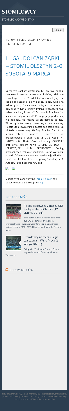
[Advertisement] (33, 358)
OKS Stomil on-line (19, 44)
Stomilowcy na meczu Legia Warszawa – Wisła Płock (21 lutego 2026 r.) (42, 240)
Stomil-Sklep (26, 40)
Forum (10, 40)
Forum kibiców (21, 269)
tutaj (40, 182)
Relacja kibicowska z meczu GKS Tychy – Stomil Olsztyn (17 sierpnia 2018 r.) (43, 209)
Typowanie (44, 40)
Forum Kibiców (44, 179)
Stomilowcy (19, 11)
